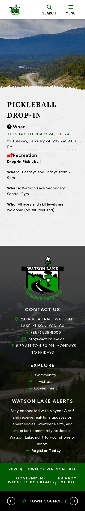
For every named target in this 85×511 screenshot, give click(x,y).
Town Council (46, 501)
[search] (49, 9)
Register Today (46, 450)
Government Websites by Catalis (31, 480)
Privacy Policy (67, 480)
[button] (11, 501)
